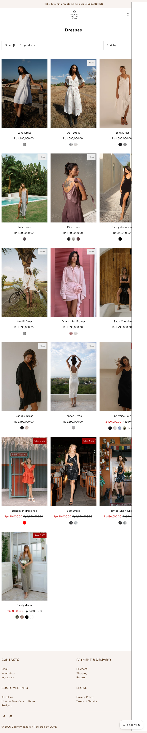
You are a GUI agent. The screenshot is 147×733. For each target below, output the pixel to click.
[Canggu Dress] (24, 376)
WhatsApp (8, 673)
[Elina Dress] (122, 93)
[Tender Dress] (73, 376)
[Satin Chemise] (122, 282)
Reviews (7, 705)
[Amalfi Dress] (24, 282)
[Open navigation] (33, 14)
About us (7, 697)
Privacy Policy (85, 697)
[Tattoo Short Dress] (122, 471)
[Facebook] (4, 717)
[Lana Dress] (24, 93)
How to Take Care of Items (18, 701)
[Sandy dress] (24, 566)
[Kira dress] (73, 187)
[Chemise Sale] (122, 376)
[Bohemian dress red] (24, 471)
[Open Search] (128, 14)
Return (80, 677)
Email (5, 669)
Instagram (8, 677)
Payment (81, 669)
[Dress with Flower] (73, 282)
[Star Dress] (73, 471)
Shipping (81, 673)
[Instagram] (11, 717)
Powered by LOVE (45, 727)
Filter (8, 45)
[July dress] (24, 187)
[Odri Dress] (73, 93)
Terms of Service (86, 701)
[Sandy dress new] (122, 187)
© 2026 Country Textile (16, 727)
